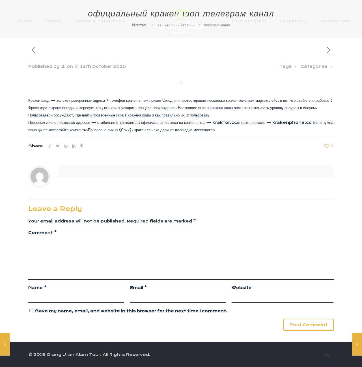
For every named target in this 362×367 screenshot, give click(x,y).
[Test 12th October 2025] (357, 344)
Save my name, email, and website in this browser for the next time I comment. (131, 311)
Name (37, 287)
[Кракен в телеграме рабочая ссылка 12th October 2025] (5, 344)
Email (138, 287)
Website (242, 287)
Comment (42, 232)
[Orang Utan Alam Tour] (180, 21)
